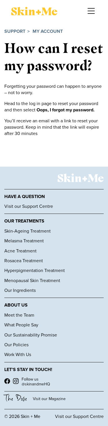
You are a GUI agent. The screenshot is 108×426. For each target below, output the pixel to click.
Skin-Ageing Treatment (27, 231)
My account (48, 31)
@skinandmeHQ (36, 384)
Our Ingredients (20, 290)
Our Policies (16, 344)
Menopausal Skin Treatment (32, 280)
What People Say (21, 325)
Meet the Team (19, 315)
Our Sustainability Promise (30, 335)
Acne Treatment (20, 251)
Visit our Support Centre (28, 206)
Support (14, 31)
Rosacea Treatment (23, 260)
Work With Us (17, 354)
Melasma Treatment (24, 241)
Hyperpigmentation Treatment (34, 270)
